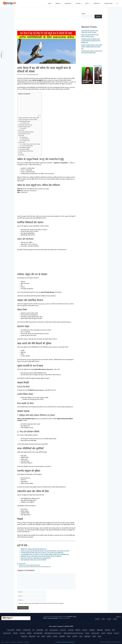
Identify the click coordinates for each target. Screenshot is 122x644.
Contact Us (13, 642)
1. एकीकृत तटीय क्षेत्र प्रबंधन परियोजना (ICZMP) (31, 144)
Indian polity (63, 630)
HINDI (49, 3)
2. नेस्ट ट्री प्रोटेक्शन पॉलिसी (27, 145)
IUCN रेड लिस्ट (24, 137)
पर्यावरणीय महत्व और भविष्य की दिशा (26, 151)
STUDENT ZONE (108, 3)
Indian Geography (54, 630)
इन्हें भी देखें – (22, 154)
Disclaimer (26, 642)
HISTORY (78, 3)
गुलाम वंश (103, 633)
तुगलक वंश (55, 636)
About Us (7, 642)
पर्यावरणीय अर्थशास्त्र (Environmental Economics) (73, 633)
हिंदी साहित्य (19, 630)
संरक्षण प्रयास (22, 142)
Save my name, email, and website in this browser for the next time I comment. (41, 603)
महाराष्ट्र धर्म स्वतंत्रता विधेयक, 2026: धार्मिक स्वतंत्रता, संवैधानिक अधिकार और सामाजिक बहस (91, 46)
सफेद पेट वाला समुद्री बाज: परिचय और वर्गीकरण (28, 119)
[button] (52, 3)
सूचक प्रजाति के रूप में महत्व (24, 133)
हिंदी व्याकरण (78, 630)
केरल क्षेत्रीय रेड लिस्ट (26, 140)
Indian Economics (95, 633)
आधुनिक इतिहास (100, 630)
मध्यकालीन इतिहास (40, 630)
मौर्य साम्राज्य (109, 633)
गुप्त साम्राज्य (75, 636)
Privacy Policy (20, 642)
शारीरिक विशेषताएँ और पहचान (24, 121)
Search (83, 13)
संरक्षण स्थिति (21, 135)
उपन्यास (80, 636)
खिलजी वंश (49, 636)
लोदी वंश (94, 636)
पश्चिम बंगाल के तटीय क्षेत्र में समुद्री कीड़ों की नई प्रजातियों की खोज (36, 558)
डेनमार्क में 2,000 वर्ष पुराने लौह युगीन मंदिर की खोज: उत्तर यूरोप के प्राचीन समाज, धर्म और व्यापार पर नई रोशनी (45, 551)
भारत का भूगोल (70, 630)
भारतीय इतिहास (62, 636)
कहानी (113, 630)
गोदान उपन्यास (107, 630)
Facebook (97, 619)
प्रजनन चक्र (21, 130)
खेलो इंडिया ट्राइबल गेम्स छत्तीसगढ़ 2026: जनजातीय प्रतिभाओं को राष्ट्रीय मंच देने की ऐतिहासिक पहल (90, 40)
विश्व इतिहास (29, 633)
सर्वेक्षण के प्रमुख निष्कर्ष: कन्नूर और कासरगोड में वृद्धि (29, 117)
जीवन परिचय (15, 633)
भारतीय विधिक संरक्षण (25, 139)
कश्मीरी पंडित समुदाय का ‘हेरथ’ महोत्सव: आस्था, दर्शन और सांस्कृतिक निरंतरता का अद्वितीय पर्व (41, 556)
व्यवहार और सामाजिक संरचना (24, 126)
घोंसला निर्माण (23, 128)
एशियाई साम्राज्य (87, 636)
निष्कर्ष (21, 153)
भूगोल (46, 630)
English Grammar (7, 633)
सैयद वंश (68, 636)
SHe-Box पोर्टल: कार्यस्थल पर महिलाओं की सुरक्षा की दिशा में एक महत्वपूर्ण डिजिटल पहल (35, 566)
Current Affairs (22, 563)
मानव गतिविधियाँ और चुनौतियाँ (24, 147)
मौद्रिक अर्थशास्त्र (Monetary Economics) (53, 633)
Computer (85, 630)
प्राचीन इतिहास (91, 630)
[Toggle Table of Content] (38, 116)
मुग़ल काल (87, 633)
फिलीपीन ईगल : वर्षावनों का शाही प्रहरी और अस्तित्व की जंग (34, 549)
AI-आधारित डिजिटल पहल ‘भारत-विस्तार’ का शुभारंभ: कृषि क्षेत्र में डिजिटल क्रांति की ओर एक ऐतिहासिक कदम (45, 554)
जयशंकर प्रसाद (24, 636)
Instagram (109, 619)
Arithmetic (116, 633)
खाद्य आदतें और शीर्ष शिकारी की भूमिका (26, 132)
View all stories (97, 65)
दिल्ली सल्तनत (22, 633)
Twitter (103, 619)
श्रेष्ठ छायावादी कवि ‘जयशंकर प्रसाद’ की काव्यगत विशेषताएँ (33, 559)
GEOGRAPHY (68, 3)
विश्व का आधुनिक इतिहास (38, 633)
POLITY (87, 3)
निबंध (38, 636)
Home (2, 642)
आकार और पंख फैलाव (25, 123)
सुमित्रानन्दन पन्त (32, 636)
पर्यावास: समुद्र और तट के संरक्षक (25, 125)
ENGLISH (58, 3)
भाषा (33, 630)
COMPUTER (96, 3)
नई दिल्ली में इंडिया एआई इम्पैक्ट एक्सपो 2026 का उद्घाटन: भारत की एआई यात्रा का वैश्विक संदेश (42, 552)
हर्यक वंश (43, 636)
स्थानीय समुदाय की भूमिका (24, 149)
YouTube (115, 619)
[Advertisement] (46, 20)
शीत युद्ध (99, 636)
